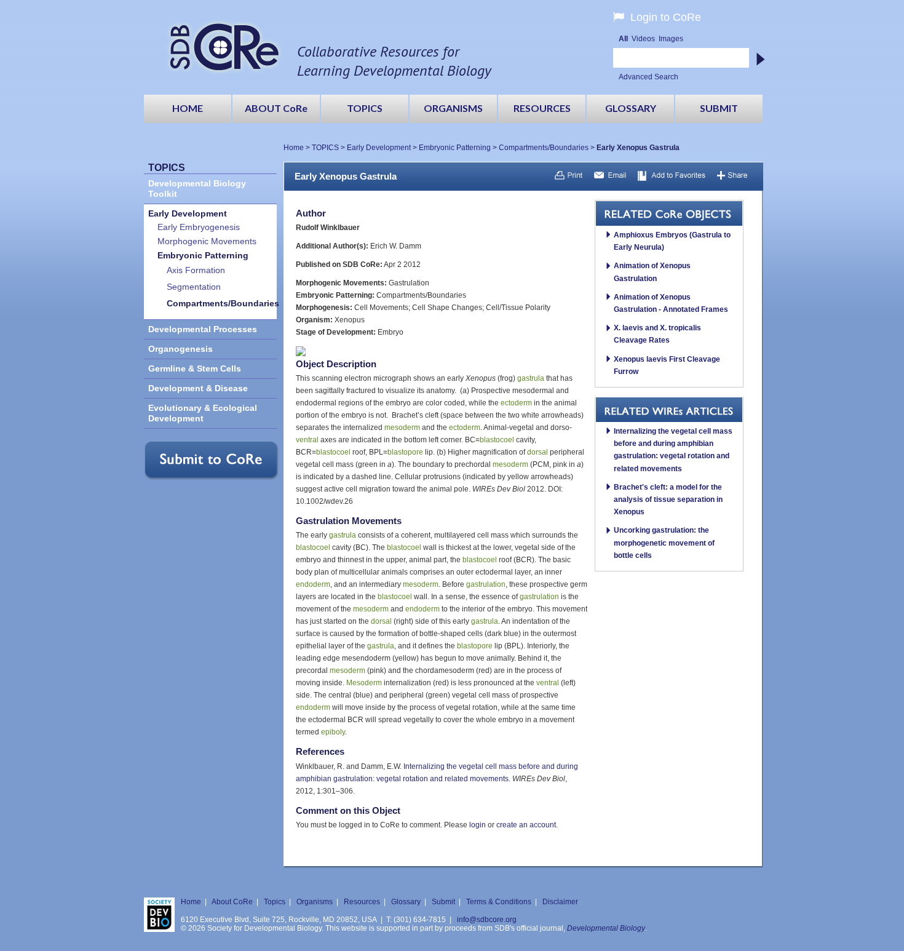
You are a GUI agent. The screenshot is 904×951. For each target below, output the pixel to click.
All (623, 38)
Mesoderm (364, 682)
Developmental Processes (202, 329)
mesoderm (402, 427)
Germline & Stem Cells (194, 368)
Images (671, 38)
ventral (307, 440)
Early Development (379, 147)
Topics (274, 901)
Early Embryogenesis (198, 227)
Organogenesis (180, 349)
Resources (362, 901)
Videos (643, 38)
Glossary (406, 901)
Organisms (314, 901)
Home (293, 147)
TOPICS (325, 147)
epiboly (333, 732)
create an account (526, 825)
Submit (443, 901)
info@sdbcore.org (487, 919)
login (477, 825)
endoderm (313, 584)
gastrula (530, 378)
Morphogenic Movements (206, 241)
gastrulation (486, 584)
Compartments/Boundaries (544, 147)
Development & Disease (198, 388)
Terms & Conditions (498, 901)
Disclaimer (560, 901)
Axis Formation (196, 270)
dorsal (537, 452)
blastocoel (497, 440)
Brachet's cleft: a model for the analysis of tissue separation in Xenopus (668, 499)
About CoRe (232, 901)
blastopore (405, 452)
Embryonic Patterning (455, 147)
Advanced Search (648, 77)
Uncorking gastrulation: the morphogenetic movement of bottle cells (664, 542)
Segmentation (194, 287)
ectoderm (516, 403)
